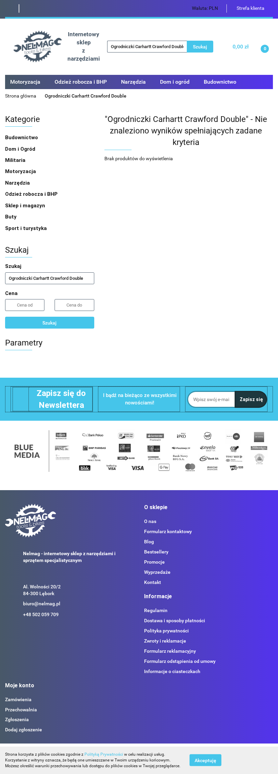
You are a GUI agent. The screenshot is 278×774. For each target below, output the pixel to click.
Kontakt (152, 582)
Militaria (16, 160)
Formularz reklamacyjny (170, 651)
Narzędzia (18, 183)
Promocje (154, 562)
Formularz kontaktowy (168, 531)
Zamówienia (18, 699)
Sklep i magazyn (25, 206)
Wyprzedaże (157, 572)
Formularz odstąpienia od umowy (180, 661)
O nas (150, 521)
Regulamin (155, 610)
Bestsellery (156, 552)
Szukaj (49, 323)
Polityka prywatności (166, 630)
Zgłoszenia (17, 719)
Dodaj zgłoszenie (23, 729)
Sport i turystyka (26, 228)
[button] (155, 508)
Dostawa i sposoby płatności (174, 620)
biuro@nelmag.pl (41, 603)
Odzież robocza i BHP (32, 194)
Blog (149, 541)
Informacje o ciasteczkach (172, 671)
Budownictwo (22, 137)
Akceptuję (205, 760)
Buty (11, 217)
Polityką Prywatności (103, 754)
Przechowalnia (21, 709)
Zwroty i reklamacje (165, 641)
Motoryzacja (21, 171)
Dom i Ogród (21, 149)
